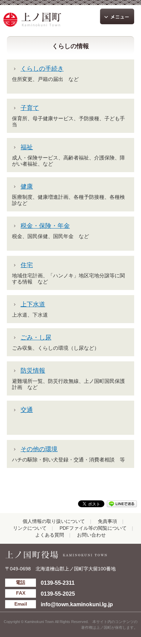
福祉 (27, 147)
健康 (27, 186)
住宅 (27, 265)
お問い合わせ (91, 535)
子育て (30, 108)
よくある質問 (49, 535)
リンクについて (30, 528)
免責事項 (107, 521)
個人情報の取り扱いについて (54, 521)
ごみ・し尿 (36, 337)
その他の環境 (39, 449)
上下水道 (33, 304)
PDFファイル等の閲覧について (93, 528)
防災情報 (33, 370)
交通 (27, 409)
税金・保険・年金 (45, 225)
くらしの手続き (42, 68)
